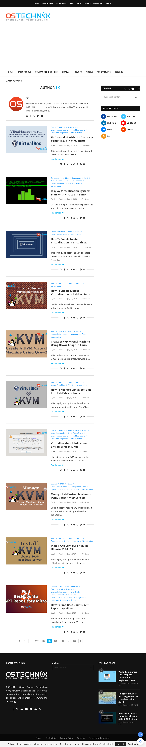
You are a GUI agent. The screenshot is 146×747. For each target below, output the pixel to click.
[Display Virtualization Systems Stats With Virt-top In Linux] (26, 190)
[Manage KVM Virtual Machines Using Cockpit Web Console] (26, 496)
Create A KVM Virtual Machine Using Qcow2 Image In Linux (70, 343)
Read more (56, 159)
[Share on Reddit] (74, 164)
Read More (133, 744)
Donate (87, 3)
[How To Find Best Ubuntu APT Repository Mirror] (26, 598)
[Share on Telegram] (81, 164)
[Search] (125, 89)
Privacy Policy (66, 738)
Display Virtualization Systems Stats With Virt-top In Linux (70, 192)
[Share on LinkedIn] (71, 164)
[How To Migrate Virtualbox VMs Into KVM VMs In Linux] (26, 394)
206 (74, 641)
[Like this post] (61, 164)
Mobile (89, 72)
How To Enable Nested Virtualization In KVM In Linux (70, 292)
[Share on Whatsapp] (77, 164)
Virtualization (15, 80)
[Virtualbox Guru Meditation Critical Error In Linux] (26, 442)
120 (55, 641)
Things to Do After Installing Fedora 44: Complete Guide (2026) (128, 697)
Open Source (47, 3)
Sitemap (81, 738)
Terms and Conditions (99, 738)
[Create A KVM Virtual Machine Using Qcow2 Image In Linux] (26, 343)
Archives (56, 663)
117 (36, 641)
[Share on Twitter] (68, 164)
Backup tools (24, 72)
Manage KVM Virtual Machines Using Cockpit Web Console (71, 495)
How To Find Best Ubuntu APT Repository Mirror (70, 606)
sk (27, 98)
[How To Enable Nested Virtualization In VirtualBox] (26, 244)
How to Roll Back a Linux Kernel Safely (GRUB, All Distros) (127, 716)
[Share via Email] (84, 164)
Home (37, 3)
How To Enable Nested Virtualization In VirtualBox (69, 240)
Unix (79, 3)
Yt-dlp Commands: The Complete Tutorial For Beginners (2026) (127, 676)
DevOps (78, 72)
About (108, 3)
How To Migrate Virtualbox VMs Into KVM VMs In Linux (71, 391)
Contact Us (98, 3)
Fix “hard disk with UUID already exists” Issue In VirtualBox (72, 139)
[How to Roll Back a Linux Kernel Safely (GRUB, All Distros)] (107, 718)
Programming (104, 72)
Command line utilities (46, 72)
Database (66, 72)
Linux (71, 3)
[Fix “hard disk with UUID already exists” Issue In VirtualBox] (26, 139)
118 (43, 641)
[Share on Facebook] (64, 164)
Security (119, 72)
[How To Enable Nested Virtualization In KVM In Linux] (26, 295)
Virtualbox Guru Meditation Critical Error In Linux (69, 444)
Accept (120, 744)
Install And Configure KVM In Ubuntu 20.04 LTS (69, 547)
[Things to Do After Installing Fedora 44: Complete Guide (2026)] (107, 698)
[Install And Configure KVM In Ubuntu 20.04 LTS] (26, 550)
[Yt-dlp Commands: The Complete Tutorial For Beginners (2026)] (107, 676)
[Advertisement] (73, 46)
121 (62, 641)
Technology (61, 3)
